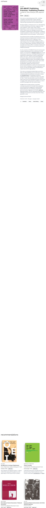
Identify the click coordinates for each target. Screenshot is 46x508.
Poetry (30, 101)
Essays (42, 101)
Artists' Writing (35, 101)
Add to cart (26, 15)
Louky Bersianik (27, 467)
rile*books (4, 1)
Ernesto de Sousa (27, 505)
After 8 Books (3, 501)
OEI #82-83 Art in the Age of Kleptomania (10, 465)
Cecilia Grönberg (30, 12)
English (38, 98)
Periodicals (24, 101)
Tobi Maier (22, 12)
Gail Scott (41, 90)
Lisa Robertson (36, 473)
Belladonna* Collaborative (29, 463)
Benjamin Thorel (35, 52)
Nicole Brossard (34, 467)
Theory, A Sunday (28, 465)
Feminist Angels (26, 468)
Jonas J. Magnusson (40, 12)
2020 (26, 98)
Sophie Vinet (3, 505)
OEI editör (22, 6)
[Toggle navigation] (44, 2)
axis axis (25, 501)
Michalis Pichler (25, 75)
